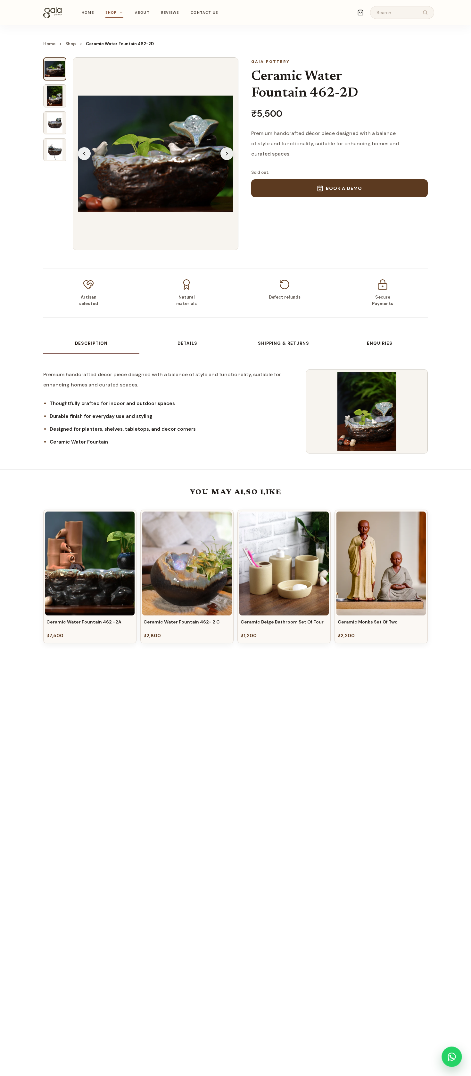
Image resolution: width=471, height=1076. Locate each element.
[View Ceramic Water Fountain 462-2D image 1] (54, 68)
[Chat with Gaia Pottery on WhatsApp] (452, 1056)
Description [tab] (91, 343)
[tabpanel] (168, 407)
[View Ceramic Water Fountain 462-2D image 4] (54, 149)
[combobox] (396, 12)
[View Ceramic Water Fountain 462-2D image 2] (54, 95)
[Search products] (425, 12)
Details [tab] (187, 343)
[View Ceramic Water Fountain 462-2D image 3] (54, 122)
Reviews (170, 12)
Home (88, 12)
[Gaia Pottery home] (52, 12)
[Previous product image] (84, 153)
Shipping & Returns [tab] (284, 343)
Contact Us (204, 12)
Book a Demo (344, 188)
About (142, 12)
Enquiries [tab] (379, 343)
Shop (111, 12)
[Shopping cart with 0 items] (360, 12)
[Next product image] (226, 153)
